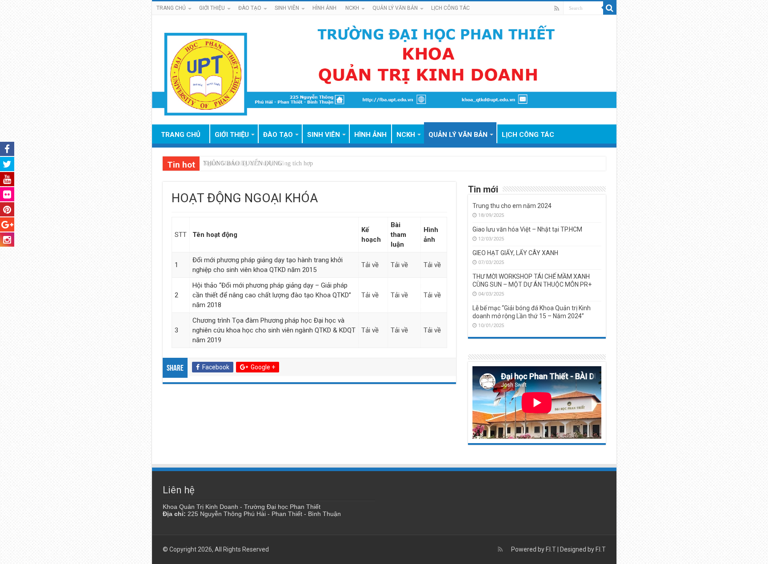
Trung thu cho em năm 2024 (512, 205)
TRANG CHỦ (171, 8)
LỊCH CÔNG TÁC (450, 8)
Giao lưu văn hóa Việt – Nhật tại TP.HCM (527, 229)
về (404, 295)
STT (181, 235)
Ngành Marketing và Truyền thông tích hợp (258, 163)
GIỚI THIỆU (212, 8)
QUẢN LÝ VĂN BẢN (395, 8)
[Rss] (556, 8)
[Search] (609, 8)
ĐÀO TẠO (249, 8)
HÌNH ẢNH (324, 8)
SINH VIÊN (287, 8)
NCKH (352, 8)
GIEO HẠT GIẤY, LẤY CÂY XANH (515, 252)
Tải (396, 295)
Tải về (370, 265)
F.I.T (551, 549)
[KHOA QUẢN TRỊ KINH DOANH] (384, 69)
